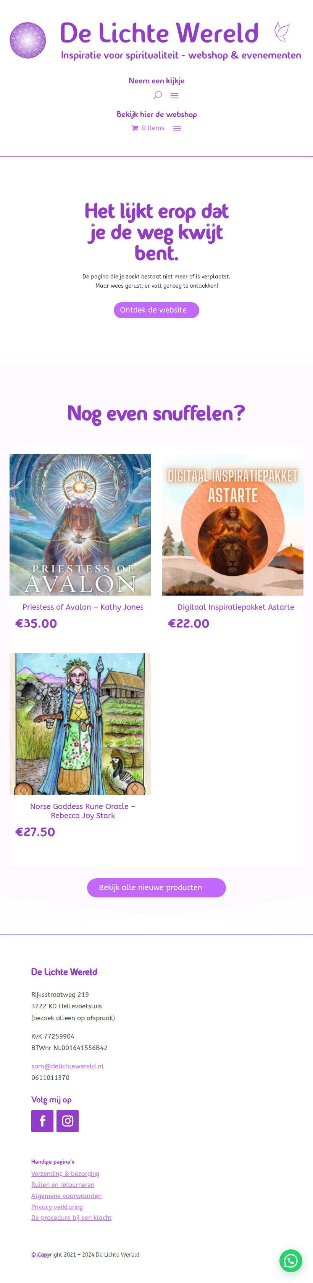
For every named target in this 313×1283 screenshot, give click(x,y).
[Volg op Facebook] (42, 1121)
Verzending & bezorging (65, 1173)
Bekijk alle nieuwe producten (150, 887)
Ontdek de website (153, 310)
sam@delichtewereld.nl (67, 1066)
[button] (290, 1260)
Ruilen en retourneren (62, 1185)
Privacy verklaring (57, 1207)
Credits (40, 1255)
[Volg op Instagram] (67, 1121)
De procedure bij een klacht (71, 1217)
